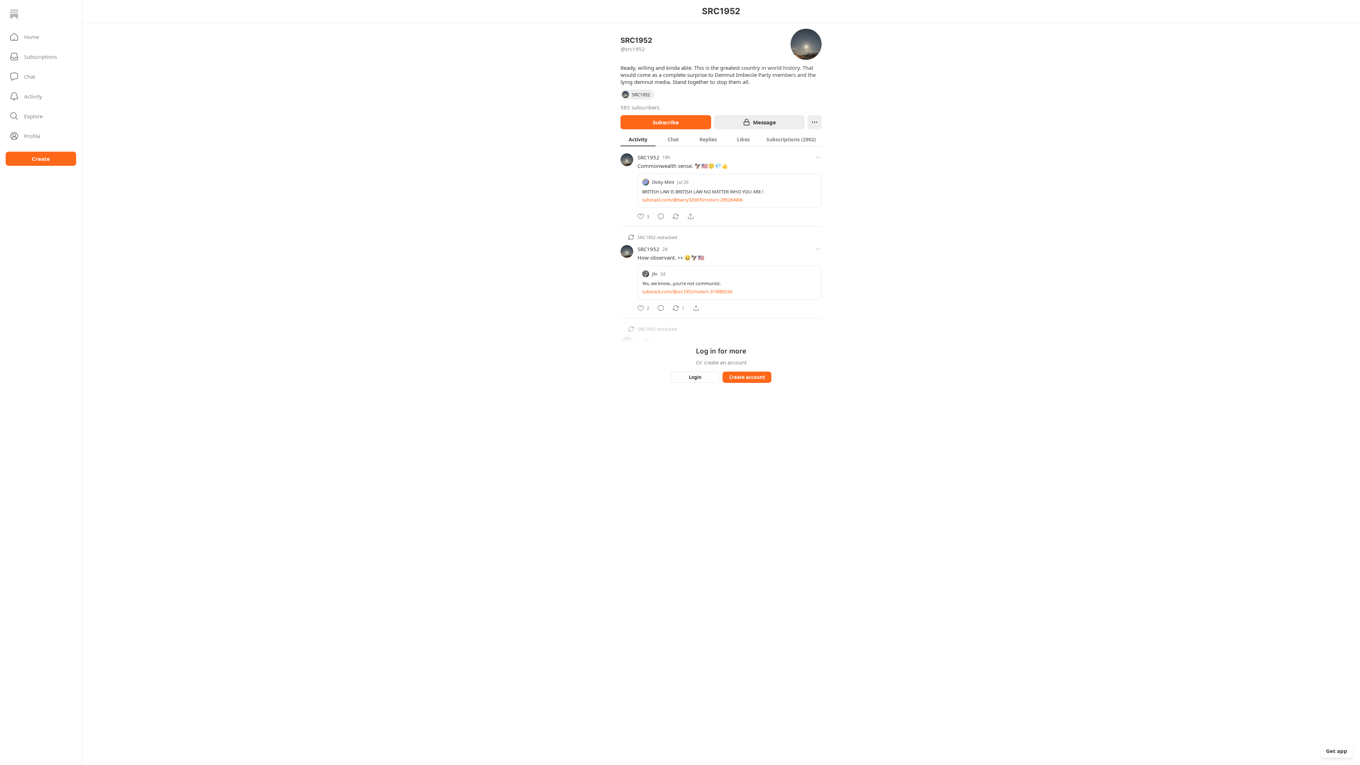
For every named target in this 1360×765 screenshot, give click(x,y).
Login (695, 377)
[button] (41, 36)
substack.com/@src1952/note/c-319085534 (687, 291)
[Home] (14, 14)
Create (41, 158)
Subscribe (666, 122)
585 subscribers (639, 107)
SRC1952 (648, 157)
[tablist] (721, 139)
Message (764, 122)
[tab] (638, 139)
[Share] (691, 216)
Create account (747, 377)
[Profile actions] (815, 122)
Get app (1336, 750)
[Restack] (676, 216)
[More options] (818, 157)
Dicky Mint (663, 182)
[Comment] (661, 216)
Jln (654, 274)
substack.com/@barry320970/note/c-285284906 (692, 200)
